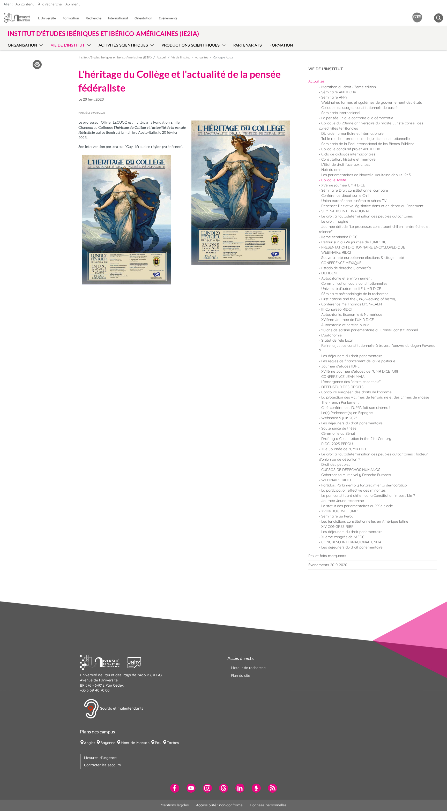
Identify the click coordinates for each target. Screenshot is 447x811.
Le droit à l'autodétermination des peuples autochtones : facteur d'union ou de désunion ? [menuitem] (373, 457)
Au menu (72, 4)
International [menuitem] (118, 18)
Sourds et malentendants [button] (121, 708)
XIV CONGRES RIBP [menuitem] (337, 526)
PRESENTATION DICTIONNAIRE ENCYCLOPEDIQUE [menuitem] (363, 247)
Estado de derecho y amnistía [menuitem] (346, 268)
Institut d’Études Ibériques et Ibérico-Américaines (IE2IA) (115, 57)
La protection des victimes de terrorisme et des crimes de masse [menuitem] (375, 397)
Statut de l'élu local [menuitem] (337, 340)
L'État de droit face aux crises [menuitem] (345, 164)
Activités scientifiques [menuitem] (123, 45)
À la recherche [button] (50, 4)
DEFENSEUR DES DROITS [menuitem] (342, 387)
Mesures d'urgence (100, 757)
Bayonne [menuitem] (107, 742)
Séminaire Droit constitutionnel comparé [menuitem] (354, 190)
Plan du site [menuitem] (240, 675)
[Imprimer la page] (37, 64)
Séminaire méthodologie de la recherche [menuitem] (355, 293)
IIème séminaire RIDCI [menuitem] (340, 237)
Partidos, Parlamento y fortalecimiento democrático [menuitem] (364, 485)
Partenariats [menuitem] (247, 45)
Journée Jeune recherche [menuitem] (342, 500)
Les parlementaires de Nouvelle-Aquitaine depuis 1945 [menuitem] (366, 174)
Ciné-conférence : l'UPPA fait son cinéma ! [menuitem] (355, 407)
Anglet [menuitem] (89, 742)
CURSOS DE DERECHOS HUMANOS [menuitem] (350, 469)
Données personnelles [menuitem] (268, 805)
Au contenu (25, 4)
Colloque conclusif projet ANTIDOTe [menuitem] (350, 149)
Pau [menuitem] (158, 742)
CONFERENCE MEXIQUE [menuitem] (341, 262)
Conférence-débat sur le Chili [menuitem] (345, 195)
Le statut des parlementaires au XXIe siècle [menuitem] (357, 506)
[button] (104, 662)
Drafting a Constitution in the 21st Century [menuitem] (356, 438)
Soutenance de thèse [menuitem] (338, 428)
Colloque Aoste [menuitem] (333, 180)
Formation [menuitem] (71, 18)
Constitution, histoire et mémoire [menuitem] (348, 159)
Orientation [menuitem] (143, 18)
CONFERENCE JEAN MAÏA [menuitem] (342, 376)
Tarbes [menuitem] (173, 742)
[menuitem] (372, 81)
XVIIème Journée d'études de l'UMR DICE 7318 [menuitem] (359, 371)
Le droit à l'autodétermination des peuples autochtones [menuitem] (367, 216)
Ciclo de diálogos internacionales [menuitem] (348, 154)
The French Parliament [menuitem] (340, 402)
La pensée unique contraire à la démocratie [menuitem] (357, 118)
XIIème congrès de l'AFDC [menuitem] (342, 537)
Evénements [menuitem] (168, 18)
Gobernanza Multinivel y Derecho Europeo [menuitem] (356, 474)
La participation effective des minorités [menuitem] (353, 490)
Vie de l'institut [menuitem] (68, 45)
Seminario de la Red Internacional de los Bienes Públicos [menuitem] (367, 143)
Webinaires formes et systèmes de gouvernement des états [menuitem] (371, 102)
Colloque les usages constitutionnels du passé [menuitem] (359, 107)
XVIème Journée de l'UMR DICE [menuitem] (347, 319)
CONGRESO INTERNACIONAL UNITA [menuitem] (351, 542)
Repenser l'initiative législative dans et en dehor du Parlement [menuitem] (372, 206)
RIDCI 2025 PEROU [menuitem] (337, 443)
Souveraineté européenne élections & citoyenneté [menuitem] (362, 257)
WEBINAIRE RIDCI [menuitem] (336, 252)
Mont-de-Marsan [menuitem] (135, 742)
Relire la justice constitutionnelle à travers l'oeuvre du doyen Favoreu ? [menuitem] (377, 348)
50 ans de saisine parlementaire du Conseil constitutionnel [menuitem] (369, 330)
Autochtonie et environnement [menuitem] (346, 278)
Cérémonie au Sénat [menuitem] (338, 433)
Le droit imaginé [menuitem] (334, 221)
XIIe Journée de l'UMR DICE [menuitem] (344, 449)
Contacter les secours (102, 765)
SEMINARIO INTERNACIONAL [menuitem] (345, 211)
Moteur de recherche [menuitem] (248, 667)
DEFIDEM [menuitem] (329, 273)
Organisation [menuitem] (22, 45)
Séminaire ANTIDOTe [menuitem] (338, 92)
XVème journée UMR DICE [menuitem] (343, 185)
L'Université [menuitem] (47, 18)
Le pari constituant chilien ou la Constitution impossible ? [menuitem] (368, 495)
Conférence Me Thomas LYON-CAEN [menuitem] (351, 304)
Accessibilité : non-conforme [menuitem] (219, 805)
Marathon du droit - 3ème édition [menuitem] (348, 87)
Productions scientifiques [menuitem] (191, 45)
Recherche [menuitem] (93, 18)
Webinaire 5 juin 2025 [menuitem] (339, 418)
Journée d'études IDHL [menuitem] (340, 366)
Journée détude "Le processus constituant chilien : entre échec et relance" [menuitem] (374, 229)
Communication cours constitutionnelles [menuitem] (354, 283)
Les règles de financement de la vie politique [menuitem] (358, 361)
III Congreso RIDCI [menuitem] (336, 309)
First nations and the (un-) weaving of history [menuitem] (358, 299)
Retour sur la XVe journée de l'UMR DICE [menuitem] (355, 242)
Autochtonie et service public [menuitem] (345, 324)
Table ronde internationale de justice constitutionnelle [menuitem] (365, 138)
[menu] (40, 44)
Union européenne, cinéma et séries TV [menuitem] (353, 200)
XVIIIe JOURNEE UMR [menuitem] (339, 511)
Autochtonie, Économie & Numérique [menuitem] (351, 314)
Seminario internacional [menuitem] (340, 112)
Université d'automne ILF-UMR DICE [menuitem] (351, 288)
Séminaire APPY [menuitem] (334, 97)
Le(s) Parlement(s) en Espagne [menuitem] (347, 412)
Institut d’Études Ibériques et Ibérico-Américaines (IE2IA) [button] (103, 33)
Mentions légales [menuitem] (175, 805)
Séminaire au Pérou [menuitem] (337, 516)
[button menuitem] (438, 17)
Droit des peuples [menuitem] (335, 464)
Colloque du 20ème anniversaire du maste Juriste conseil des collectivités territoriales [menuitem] (371, 126)
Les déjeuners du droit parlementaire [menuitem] (352, 356)
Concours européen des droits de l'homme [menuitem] (356, 392)
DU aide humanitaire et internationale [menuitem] (352, 133)
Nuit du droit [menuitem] (331, 169)
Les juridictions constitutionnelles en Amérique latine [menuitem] (364, 521)
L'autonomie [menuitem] (331, 335)
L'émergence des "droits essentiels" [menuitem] (351, 381)
